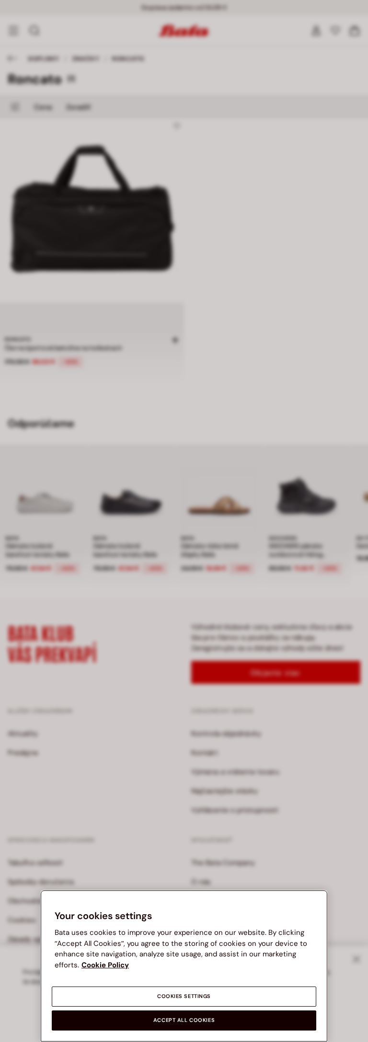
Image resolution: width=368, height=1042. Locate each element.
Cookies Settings (184, 996)
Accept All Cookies (184, 1020)
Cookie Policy (105, 965)
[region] (184, 966)
